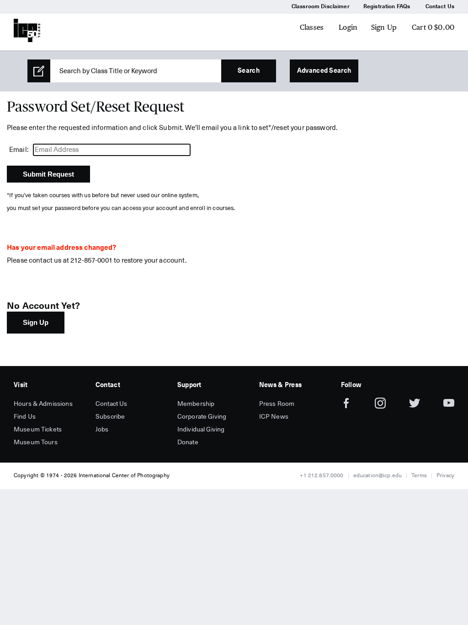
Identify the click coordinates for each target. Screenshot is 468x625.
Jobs (102, 429)
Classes (312, 27)
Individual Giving (201, 429)
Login (348, 27)
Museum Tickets (38, 429)
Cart (433, 27)
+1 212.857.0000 (321, 476)
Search (249, 71)
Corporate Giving (201, 417)
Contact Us (440, 7)
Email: (18, 149)
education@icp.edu (377, 476)
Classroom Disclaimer (321, 7)
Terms (419, 476)
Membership (196, 404)
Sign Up (384, 27)
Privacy (445, 476)
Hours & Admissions (43, 404)
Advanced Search (324, 71)
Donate (187, 442)
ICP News (273, 417)
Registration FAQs (386, 7)
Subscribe (110, 417)
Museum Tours (36, 442)
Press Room (277, 404)
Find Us (25, 417)
